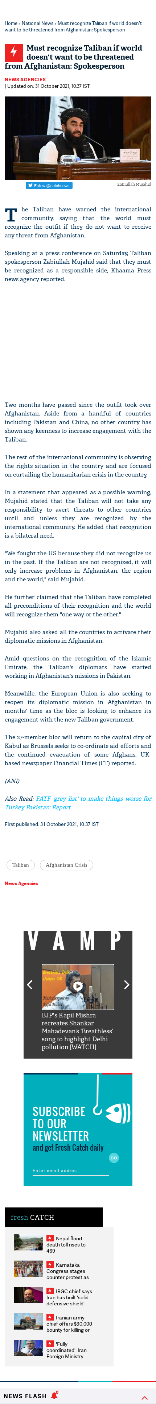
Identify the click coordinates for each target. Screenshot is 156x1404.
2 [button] (67, 1064)
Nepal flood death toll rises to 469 (66, 1244)
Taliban (20, 865)
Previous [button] (29, 981)
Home (11, 23)
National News (37, 23)
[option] (78, 1007)
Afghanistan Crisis (66, 865)
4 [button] (89, 1064)
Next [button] (127, 981)
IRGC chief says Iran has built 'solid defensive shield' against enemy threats (69, 1303)
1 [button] (56, 1064)
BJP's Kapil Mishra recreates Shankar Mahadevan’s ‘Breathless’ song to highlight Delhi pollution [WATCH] (77, 1031)
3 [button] (78, 1064)
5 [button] (99, 1064)
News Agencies (25, 79)
